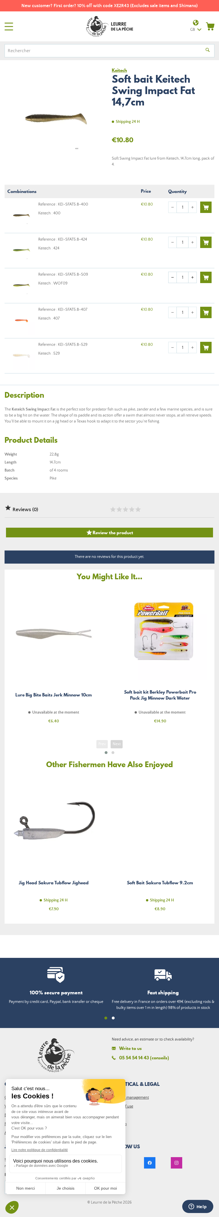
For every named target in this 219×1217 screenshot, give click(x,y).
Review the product (109, 532)
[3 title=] (125, 509)
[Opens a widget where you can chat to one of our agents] (197, 1207)
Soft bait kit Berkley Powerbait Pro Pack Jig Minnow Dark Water (160, 658)
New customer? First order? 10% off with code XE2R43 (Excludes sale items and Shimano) (109, 5)
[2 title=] (119, 509)
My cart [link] (210, 26)
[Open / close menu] (9, 26)
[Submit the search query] (207, 50)
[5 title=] (138, 509)
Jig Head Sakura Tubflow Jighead (53, 846)
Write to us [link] (130, 1048)
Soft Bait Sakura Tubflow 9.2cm (160, 846)
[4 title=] (131, 509)
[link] (149, 1163)
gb (192, 29)
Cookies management (130, 1097)
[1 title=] (113, 509)
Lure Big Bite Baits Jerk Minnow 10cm (53, 658)
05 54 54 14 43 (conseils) (144, 1058)
